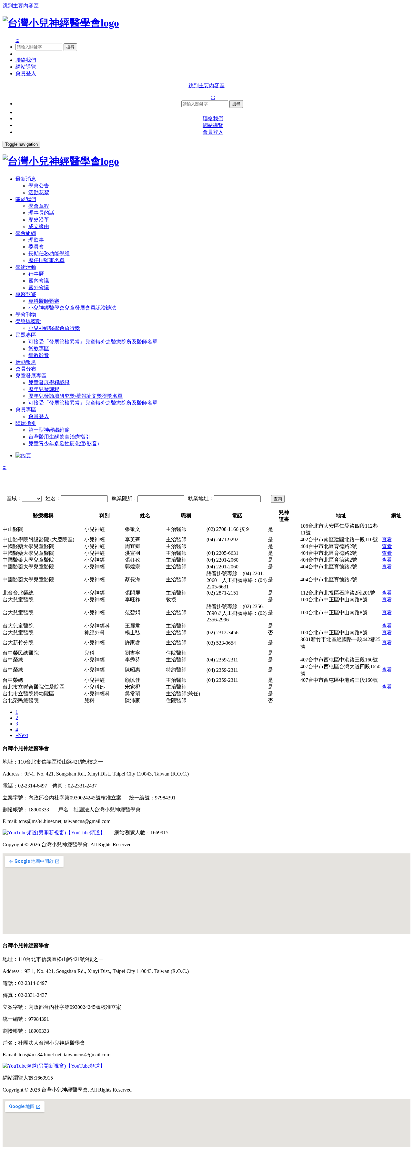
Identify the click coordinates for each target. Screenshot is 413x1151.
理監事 (36, 240)
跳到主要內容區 (21, 5)
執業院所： (124, 498)
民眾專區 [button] (25, 335)
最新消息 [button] (25, 179)
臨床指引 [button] (25, 423)
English (23, 54)
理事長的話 (41, 213)
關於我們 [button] (25, 199)
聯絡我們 (25, 60)
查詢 (278, 498)
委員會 (36, 246)
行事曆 (36, 274)
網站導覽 (25, 66)
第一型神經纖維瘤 (49, 430)
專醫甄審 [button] (25, 294)
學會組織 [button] (25, 233)
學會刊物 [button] (25, 314)
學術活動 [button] (25, 267)
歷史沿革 (38, 219)
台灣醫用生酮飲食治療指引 (59, 436)
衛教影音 (38, 355)
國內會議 (38, 280)
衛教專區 (38, 348)
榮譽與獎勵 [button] (28, 321)
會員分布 (25, 369)
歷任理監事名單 (46, 260)
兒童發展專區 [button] (30, 375)
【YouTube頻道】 (85, 832)
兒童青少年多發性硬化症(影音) (63, 443)
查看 (387, 539)
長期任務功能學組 (49, 253)
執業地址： (201, 498)
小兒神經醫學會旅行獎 (54, 328)
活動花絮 (38, 192)
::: (17, 40)
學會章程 (38, 206)
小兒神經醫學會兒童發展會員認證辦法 (72, 308)
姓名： (53, 498)
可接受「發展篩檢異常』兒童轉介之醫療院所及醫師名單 (92, 341)
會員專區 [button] (25, 409)
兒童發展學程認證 (49, 382)
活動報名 (25, 362)
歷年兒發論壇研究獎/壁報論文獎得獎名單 (75, 396)
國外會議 (38, 287)
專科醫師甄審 (43, 301)
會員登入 (25, 73)
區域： (14, 498)
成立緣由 (38, 226)
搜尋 (70, 47)
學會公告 (38, 185)
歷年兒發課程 (43, 389)
